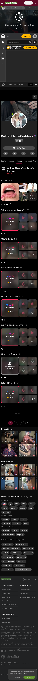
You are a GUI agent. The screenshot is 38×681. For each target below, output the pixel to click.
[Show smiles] (29, 42)
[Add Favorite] (3, 36)
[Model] (35, 97)
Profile (3, 161)
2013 (6, 204)
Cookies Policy (6, 601)
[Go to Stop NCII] (13, 656)
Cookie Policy (22, 673)
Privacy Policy (6, 590)
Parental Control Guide (9, 604)
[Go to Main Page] (12, 3)
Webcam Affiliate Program (27, 597)
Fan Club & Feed (30, 161)
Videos (31, 8)
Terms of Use (6, 593)
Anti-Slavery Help (7, 608)
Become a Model (25, 590)
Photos (19, 161)
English (28, 579)
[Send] (35, 42)
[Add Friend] (23, 153)
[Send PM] (35, 36)
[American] (4, 504)
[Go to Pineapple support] (3, 657)
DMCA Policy (6, 597)
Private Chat (29, 47)
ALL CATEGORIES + (23, 570)
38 (5, 378)
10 (5, 291)
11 (4, 320)
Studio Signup (24, 593)
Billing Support (6, 622)
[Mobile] (10, 504)
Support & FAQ (6, 618)
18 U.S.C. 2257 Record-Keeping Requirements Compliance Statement (15, 664)
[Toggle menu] (2, 3)
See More (18, 414)
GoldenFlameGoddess (11, 496)
